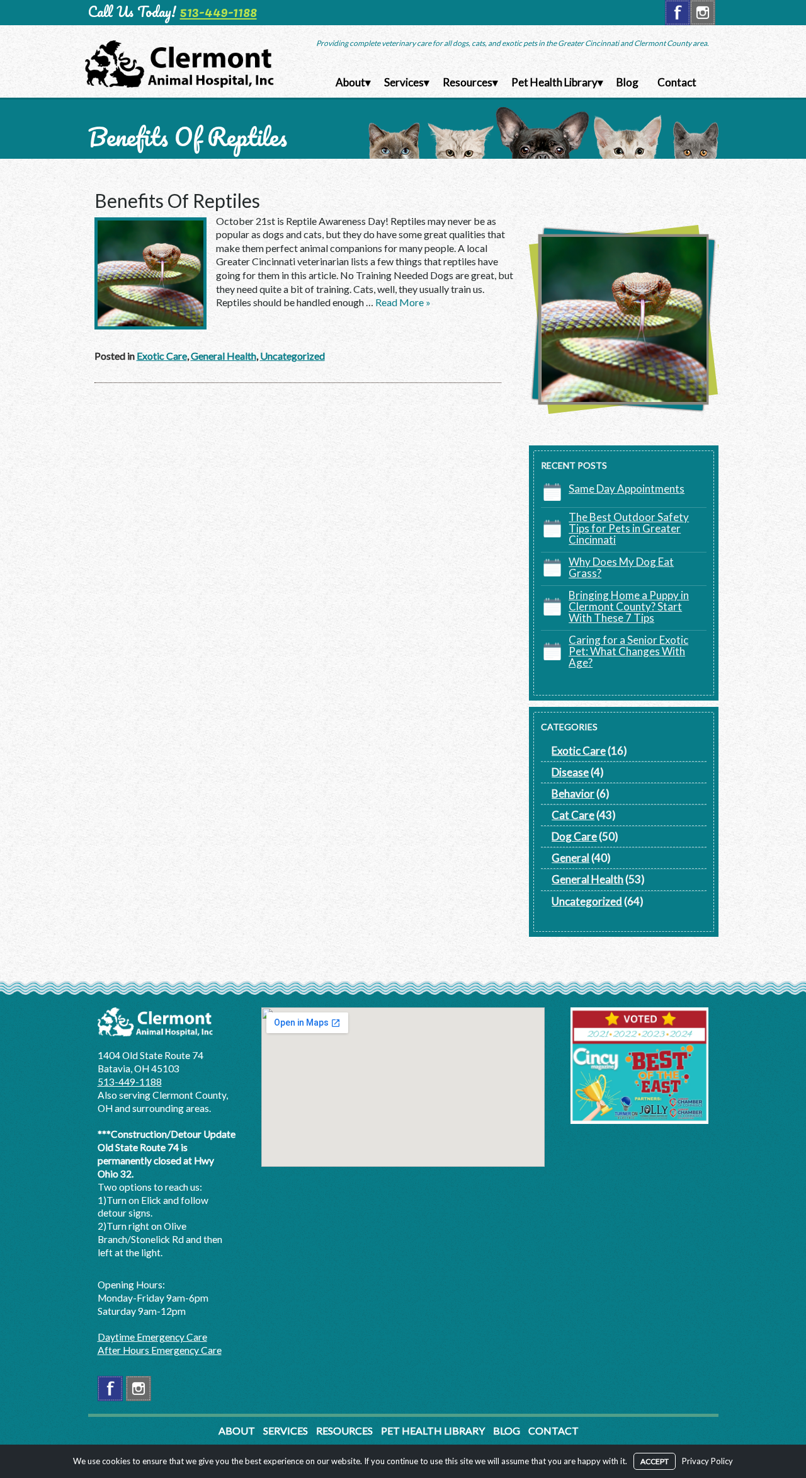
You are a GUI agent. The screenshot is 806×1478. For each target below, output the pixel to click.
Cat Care (573, 815)
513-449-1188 (218, 11)
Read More (403, 302)
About (350, 82)
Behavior (573, 793)
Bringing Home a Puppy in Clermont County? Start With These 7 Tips (629, 606)
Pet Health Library (554, 82)
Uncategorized (292, 356)
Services (404, 82)
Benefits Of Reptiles (177, 200)
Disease (570, 772)
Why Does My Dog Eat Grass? (621, 567)
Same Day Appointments (626, 488)
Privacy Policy (707, 1461)
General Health (223, 356)
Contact (676, 82)
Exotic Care (162, 356)
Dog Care (574, 836)
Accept (654, 1461)
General (570, 857)
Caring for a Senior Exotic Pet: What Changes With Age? (628, 651)
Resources (467, 82)
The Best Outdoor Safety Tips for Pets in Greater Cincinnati (629, 528)
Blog (627, 82)
